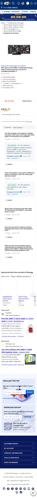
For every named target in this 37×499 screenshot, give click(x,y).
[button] (18, 8)
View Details (27, 101)
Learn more (28, 121)
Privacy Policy (19, 477)
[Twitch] (33, 489)
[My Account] (31, 3)
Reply (8, 158)
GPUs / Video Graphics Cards (13, 27)
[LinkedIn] (20, 489)
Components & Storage (15, 23)
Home (3, 23)
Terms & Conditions (8, 477)
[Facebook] (8, 489)
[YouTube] (29, 489)
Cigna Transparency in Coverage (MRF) (18, 484)
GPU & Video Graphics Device (14, 25)
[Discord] (17, 492)
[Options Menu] (18, 158)
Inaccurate (15, 158)
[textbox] (18, 118)
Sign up (30, 392)
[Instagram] (16, 489)
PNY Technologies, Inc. (11, 29)
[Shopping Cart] (35, 3)
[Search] (13, 3)
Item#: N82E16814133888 (12, 31)
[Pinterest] (25, 489)
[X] (12, 489)
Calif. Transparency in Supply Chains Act (18, 480)
